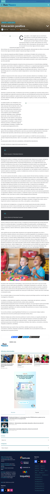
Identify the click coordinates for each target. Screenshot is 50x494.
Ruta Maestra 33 (45, 474)
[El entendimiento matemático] (41, 359)
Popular (37, 412)
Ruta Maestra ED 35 (38, 481)
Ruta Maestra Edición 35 (39, 490)
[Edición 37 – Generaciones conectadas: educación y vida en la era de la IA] (4, 424)
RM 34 (46, 470)
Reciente (13, 412)
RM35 (36, 472)
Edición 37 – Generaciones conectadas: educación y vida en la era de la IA (26, 423)
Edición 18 (7, 8)
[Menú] (1, 5)
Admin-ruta (6, 29)
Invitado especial (11, 22)
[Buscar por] (48, 5)
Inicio (3, 8)
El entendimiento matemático (41, 364)
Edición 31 (37, 466)
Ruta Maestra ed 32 (38, 477)
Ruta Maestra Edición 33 (39, 486)
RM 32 (42, 470)
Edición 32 (42, 466)
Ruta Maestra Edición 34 (39, 488)
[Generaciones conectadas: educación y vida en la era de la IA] (4, 430)
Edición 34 (43, 468)
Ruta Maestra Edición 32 (39, 483)
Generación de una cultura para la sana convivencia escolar (7, 365)
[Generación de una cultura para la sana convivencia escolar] (8, 359)
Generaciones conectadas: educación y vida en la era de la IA (23, 429)
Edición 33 (37, 468)
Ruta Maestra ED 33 (38, 479)
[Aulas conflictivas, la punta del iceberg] (25, 359)
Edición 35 (37, 470)
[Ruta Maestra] (9, 5)
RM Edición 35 (37, 474)
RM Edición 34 (41, 472)
